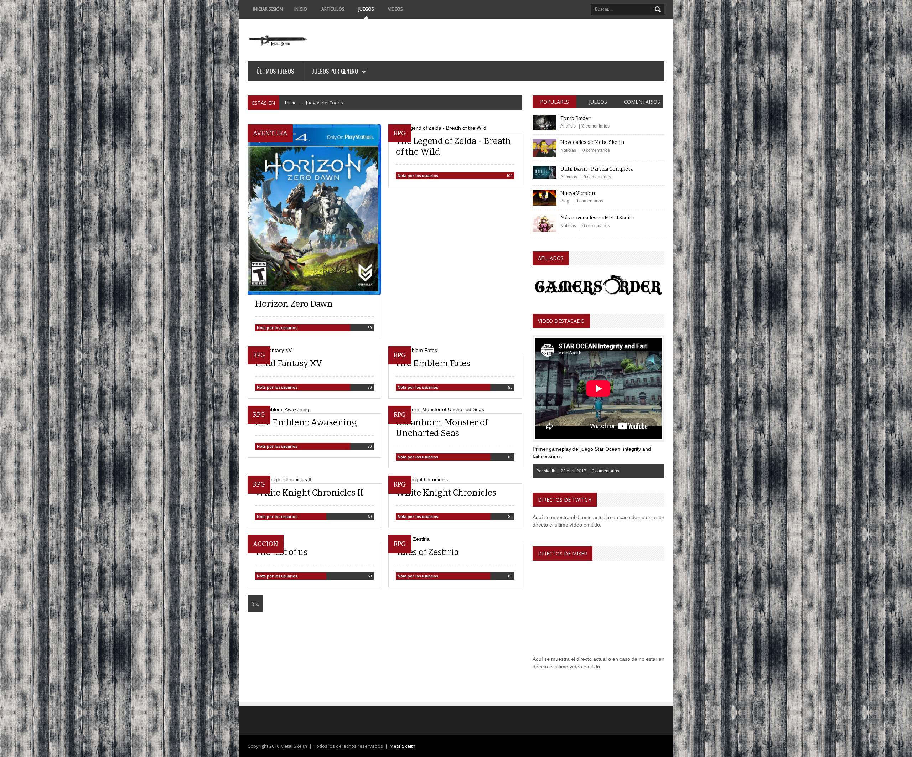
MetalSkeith (402, 746)
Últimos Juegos (275, 71)
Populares (554, 101)
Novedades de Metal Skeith (592, 142)
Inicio (300, 9)
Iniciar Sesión (267, 9)
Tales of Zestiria (427, 552)
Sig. (255, 603)
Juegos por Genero (335, 71)
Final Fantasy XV (288, 363)
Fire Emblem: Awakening (306, 422)
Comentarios (642, 101)
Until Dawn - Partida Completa (596, 169)
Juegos (366, 9)
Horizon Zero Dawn (294, 304)
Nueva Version (577, 193)
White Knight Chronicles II (309, 493)
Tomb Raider (575, 118)
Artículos (332, 9)
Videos (395, 9)
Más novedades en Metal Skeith (597, 218)
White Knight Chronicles (446, 493)
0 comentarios (605, 470)
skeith (549, 470)
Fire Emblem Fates (433, 363)
